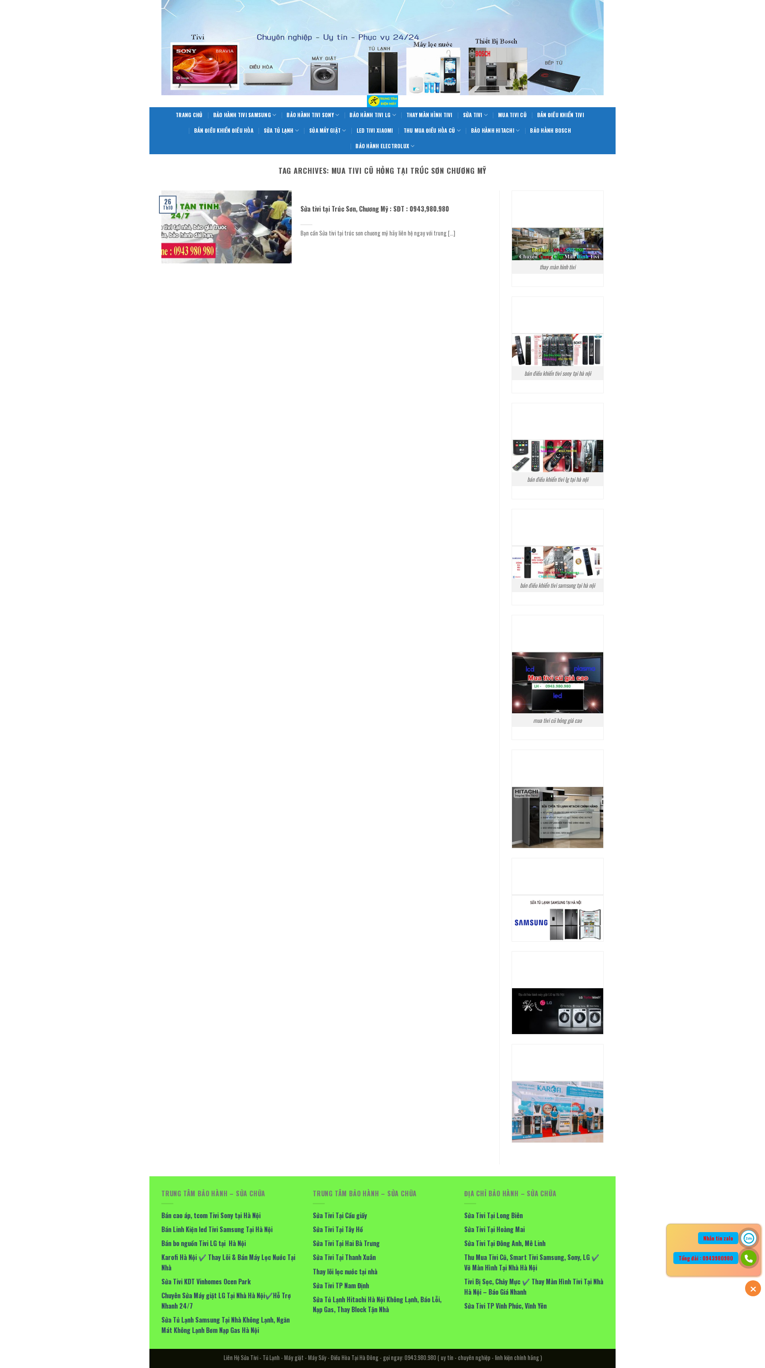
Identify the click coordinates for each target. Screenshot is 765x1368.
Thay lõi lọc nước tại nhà (345, 1271)
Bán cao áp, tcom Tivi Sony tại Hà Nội (211, 1215)
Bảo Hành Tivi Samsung (242, 115)
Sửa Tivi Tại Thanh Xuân (344, 1257)
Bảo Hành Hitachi (492, 130)
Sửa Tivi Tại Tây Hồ (338, 1229)
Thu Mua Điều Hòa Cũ (429, 130)
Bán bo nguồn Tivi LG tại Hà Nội (203, 1243)
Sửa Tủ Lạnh (279, 130)
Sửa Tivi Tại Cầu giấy (340, 1215)
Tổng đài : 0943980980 (706, 1258)
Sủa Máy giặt (325, 130)
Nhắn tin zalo (718, 1238)
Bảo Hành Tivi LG (369, 115)
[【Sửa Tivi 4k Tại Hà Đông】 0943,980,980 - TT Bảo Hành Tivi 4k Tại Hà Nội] (382, 101)
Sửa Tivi (473, 115)
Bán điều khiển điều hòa (223, 130)
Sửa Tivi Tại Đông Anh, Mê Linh (504, 1243)
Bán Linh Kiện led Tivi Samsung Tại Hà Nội (217, 1229)
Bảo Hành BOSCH (550, 130)
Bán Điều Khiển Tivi (560, 115)
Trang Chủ (189, 115)
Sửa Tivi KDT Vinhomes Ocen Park (206, 1281)
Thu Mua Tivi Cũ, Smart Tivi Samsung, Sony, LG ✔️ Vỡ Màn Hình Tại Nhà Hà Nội (531, 1262)
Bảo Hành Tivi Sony (310, 115)
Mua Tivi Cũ (512, 115)
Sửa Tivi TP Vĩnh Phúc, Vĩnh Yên (505, 1306)
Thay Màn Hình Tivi (429, 115)
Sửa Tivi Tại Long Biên (493, 1215)
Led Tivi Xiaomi (375, 130)
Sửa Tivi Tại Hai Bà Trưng (346, 1243)
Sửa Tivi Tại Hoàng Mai (494, 1229)
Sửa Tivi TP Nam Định (341, 1285)
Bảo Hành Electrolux (382, 146)
